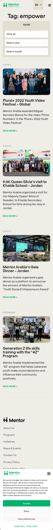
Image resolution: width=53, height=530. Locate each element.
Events (7, 64)
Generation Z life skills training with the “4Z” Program (21, 352)
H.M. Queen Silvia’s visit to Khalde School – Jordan (25, 183)
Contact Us (9, 455)
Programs (9, 312)
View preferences (26, 519)
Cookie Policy (19, 526)
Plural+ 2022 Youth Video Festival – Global (24, 102)
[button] (48, 473)
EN (36, 5)
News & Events (12, 448)
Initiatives (9, 441)
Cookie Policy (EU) (14, 468)
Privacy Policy (31, 526)
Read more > (10, 130)
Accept (26, 503)
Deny (26, 511)
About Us (8, 428)
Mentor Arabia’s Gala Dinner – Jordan (21, 269)
